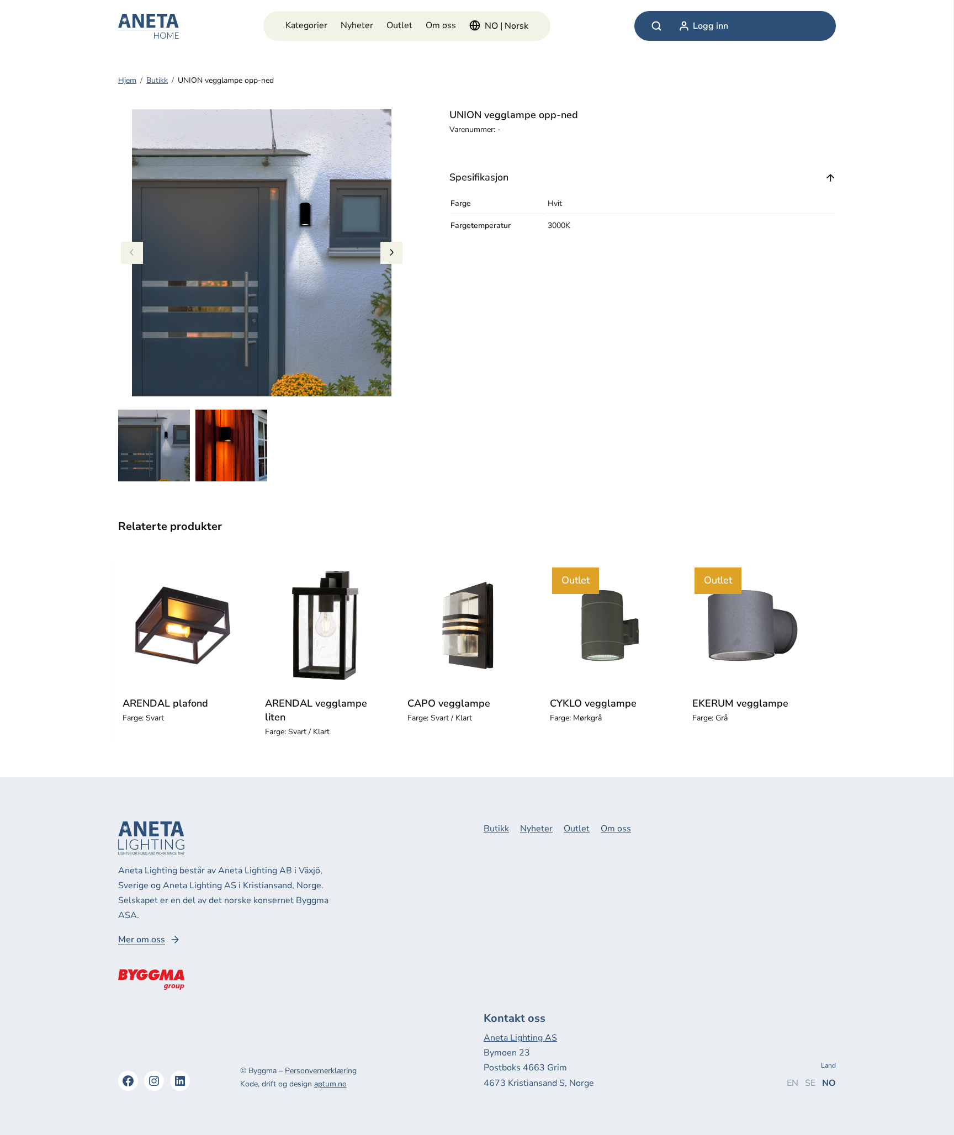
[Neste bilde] (391, 253)
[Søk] (656, 25)
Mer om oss (141, 940)
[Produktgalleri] (261, 252)
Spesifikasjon (478, 177)
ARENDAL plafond (165, 703)
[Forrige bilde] (132, 253)
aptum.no (330, 1084)
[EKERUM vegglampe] (752, 625)
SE (810, 1083)
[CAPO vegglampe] (467, 625)
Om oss (441, 25)
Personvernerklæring (321, 1070)
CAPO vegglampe (448, 703)
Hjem (127, 80)
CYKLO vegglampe (593, 703)
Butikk (157, 80)
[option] (231, 445)
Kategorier (306, 25)
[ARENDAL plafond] (182, 625)
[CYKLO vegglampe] (610, 625)
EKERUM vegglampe (740, 703)
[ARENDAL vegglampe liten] (325, 625)
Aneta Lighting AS (520, 1038)
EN (792, 1083)
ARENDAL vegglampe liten (316, 710)
